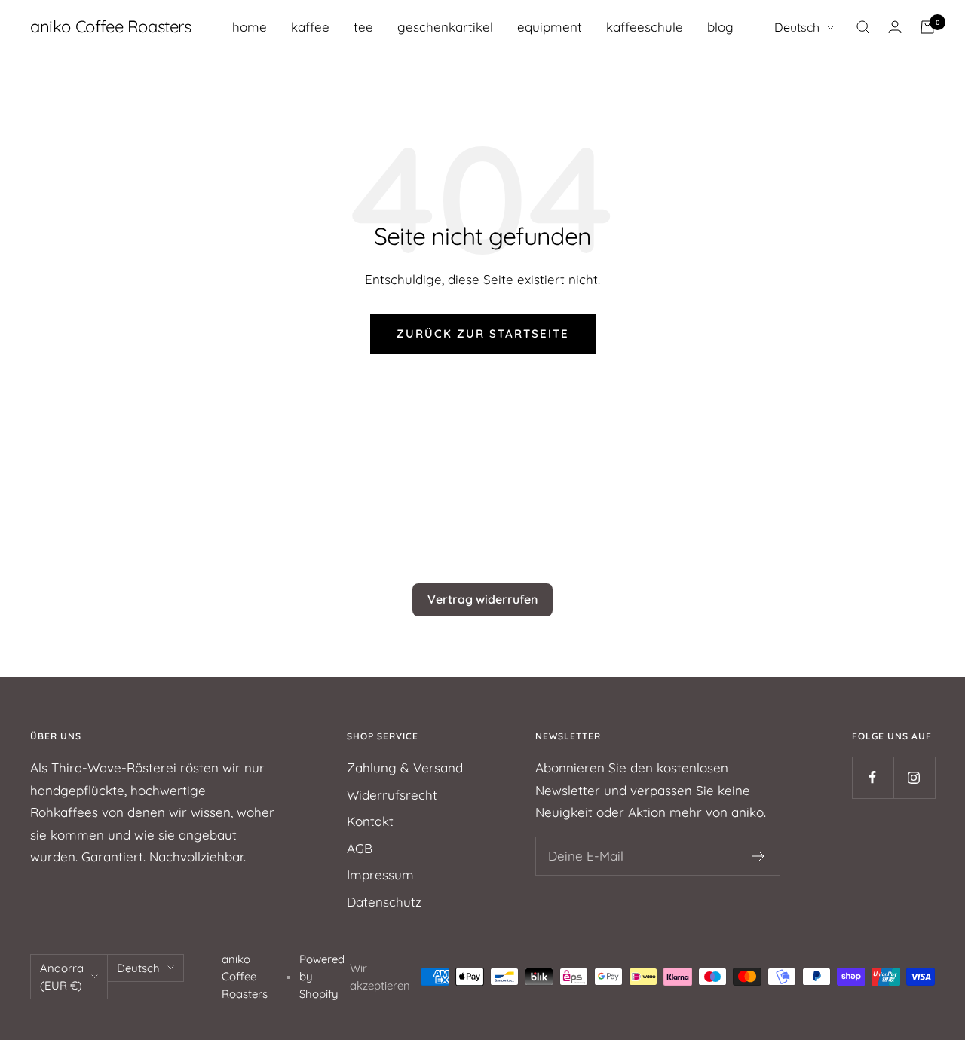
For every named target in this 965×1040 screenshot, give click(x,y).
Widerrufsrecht (392, 795)
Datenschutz (384, 902)
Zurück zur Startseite (483, 333)
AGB (359, 848)
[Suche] (863, 27)
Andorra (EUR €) (62, 977)
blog (720, 27)
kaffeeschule (644, 27)
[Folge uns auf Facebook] (872, 777)
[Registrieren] (758, 856)
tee (363, 27)
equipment (549, 27)
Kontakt (370, 821)
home (249, 27)
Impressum (380, 874)
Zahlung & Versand (405, 767)
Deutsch (796, 27)
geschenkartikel (445, 27)
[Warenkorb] (927, 27)
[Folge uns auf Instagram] (914, 777)
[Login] (895, 26)
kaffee (310, 27)
